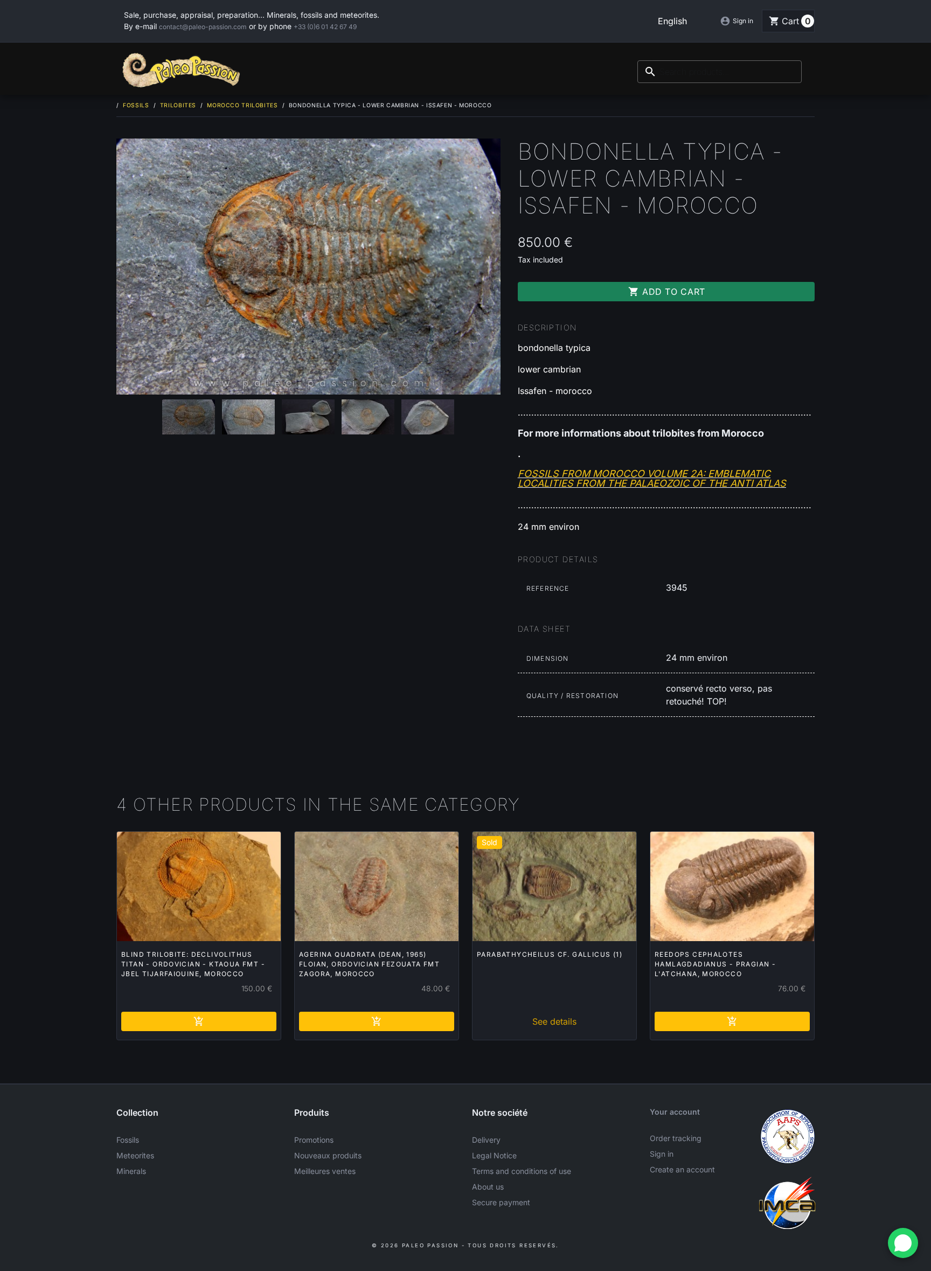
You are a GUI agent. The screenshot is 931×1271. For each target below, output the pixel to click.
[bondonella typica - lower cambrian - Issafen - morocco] (308, 267)
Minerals (131, 1171)
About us (488, 1186)
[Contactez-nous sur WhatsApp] (903, 1243)
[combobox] (719, 71)
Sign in (661, 1153)
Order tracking (675, 1138)
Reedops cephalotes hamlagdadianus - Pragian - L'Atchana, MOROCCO (715, 964)
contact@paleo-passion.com (203, 27)
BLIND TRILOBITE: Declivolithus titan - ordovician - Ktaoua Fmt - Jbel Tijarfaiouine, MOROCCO (193, 964)
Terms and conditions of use (521, 1171)
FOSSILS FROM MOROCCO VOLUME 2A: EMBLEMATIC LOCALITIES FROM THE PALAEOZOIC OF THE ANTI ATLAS (652, 478)
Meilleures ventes (325, 1171)
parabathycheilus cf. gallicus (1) (549, 954)
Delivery (486, 1139)
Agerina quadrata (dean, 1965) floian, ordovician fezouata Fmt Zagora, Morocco (369, 964)
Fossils (127, 1139)
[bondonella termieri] (188, 416)
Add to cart (666, 291)
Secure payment (501, 1202)
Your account (675, 1111)
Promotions (314, 1139)
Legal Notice (494, 1155)
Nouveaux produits (328, 1155)
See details (554, 1021)
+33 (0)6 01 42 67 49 (325, 27)
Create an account (682, 1169)
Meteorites (135, 1155)
